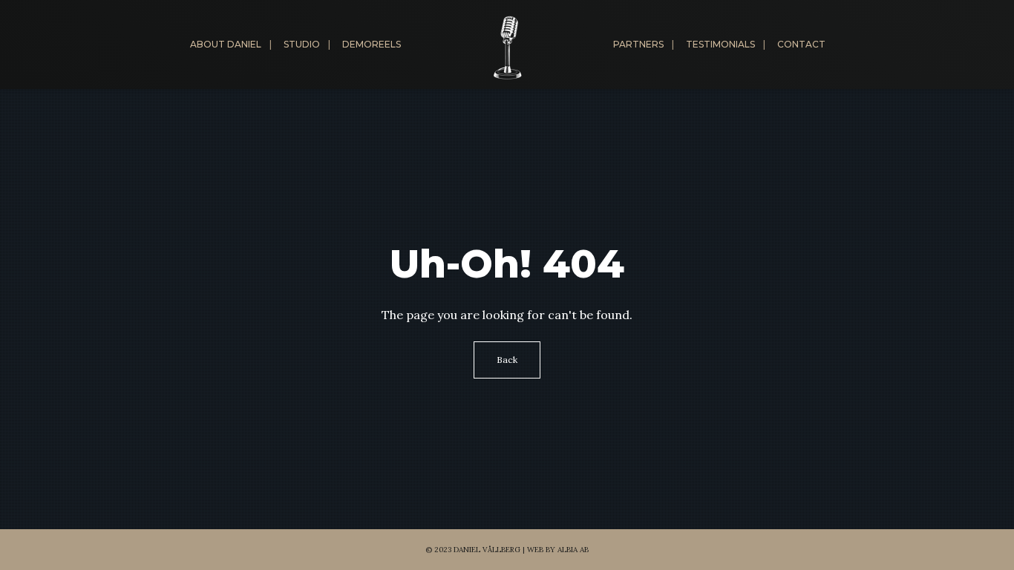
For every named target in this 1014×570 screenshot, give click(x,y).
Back (507, 359)
